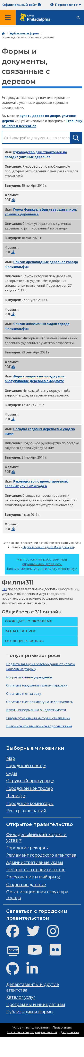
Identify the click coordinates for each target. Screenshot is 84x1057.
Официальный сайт (20, 5)
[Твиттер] (36, 934)
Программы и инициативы (35, 1004)
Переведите (67, 5)
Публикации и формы (24, 33)
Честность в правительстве (35, 869)
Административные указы (34, 862)
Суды (11, 773)
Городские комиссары (30, 803)
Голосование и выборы (31, 877)
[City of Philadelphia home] (36, 17)
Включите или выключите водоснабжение (39, 726)
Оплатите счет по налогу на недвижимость (39, 702)
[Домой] (3, 33)
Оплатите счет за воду (23, 693)
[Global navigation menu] (8, 17)
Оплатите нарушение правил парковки (36, 685)
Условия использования (31, 1027)
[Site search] (78, 17)
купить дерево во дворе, (41, 116)
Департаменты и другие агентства (32, 987)
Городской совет (24, 765)
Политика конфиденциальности (32, 1032)
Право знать (62, 1027)
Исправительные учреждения (29, 677)
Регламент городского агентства (41, 855)
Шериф (14, 795)
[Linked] (35, 972)
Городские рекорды (27, 848)
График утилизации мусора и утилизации (38, 718)
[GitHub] (15, 972)
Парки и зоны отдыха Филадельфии (48, 547)
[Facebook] (16, 934)
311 (4, 589)
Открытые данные (26, 884)
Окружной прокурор (28, 780)
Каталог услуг (20, 997)
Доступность (69, 1032)
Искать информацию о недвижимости (36, 710)
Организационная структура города (37, 894)
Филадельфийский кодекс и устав (36, 837)
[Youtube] (37, 953)
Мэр (10, 758)
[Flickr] (58, 953)
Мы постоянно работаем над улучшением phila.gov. (42, 564)
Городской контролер (29, 788)
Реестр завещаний (26, 810)
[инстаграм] (56, 934)
